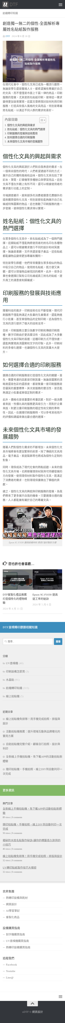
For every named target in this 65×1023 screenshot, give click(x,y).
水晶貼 (10, 679)
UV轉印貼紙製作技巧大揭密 (19, 867)
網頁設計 (11, 904)
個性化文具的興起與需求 (21, 125)
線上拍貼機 (13, 696)
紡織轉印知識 (10, 13)
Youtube (10, 971)
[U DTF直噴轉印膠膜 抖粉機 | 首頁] (12, 4)
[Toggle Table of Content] (41, 120)
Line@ (10, 977)
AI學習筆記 (13, 910)
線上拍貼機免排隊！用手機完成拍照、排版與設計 (32, 856)
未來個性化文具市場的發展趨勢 (25, 141)
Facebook (11, 964)
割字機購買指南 (15, 934)
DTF (8, 36)
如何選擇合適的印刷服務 (21, 137)
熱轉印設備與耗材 (17, 897)
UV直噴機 (12, 663)
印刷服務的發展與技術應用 (22, 133)
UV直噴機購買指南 (17, 940)
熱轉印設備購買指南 (18, 947)
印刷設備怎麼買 (15, 671)
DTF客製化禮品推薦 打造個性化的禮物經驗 (15, 598)
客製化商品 (13, 917)
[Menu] (60, 4)
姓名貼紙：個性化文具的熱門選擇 (26, 129)
